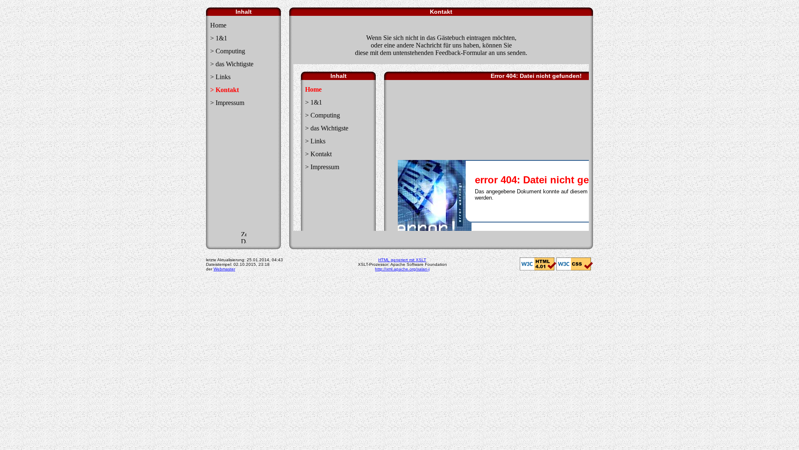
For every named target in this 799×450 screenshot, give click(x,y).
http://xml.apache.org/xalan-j (402, 269)
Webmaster (224, 269)
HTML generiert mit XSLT (402, 260)
